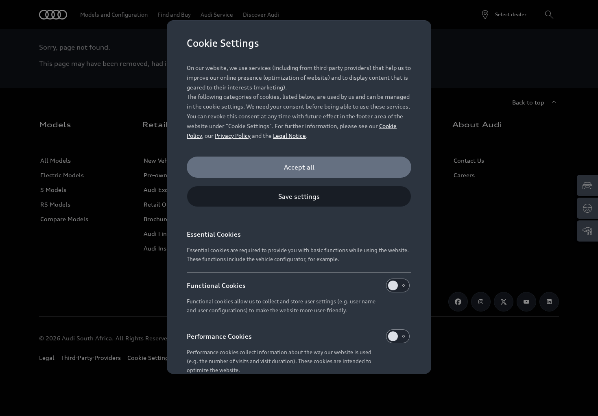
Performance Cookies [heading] (219, 336)
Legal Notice (289, 135)
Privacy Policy (233, 135)
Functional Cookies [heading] (216, 285)
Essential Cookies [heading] (214, 234)
